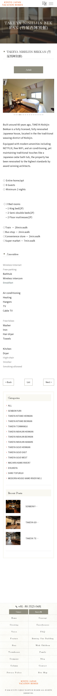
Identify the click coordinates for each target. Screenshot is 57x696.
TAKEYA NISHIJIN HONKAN (20, 431)
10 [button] (31, 114)
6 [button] (23, 114)
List (28, 382)
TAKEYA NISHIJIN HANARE (20, 441)
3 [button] (18, 114)
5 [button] (21, 114)
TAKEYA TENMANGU (18, 426)
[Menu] (51, 3)
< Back (8, 382)
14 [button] (38, 114)
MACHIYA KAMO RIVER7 (19, 462)
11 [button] (33, 114)
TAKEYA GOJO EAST (17, 452)
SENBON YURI (14, 410)
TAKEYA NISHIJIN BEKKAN (20, 436)
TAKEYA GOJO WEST (17, 457)
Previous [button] (6, 97)
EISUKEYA (13, 467)
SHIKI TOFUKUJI (15, 473)
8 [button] (27, 114)
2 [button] (16, 114)
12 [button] (35, 114)
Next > (49, 382)
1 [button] (14, 114)
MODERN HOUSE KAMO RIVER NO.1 (25, 478)
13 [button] (37, 114)
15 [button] (40, 114)
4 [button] (19, 114)
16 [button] (42, 114)
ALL (10, 405)
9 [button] (29, 114)
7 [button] (25, 114)
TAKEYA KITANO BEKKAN (20, 421)
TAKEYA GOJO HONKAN (19, 447)
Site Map (43, 672)
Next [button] (51, 97)
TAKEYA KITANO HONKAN (20, 415)
